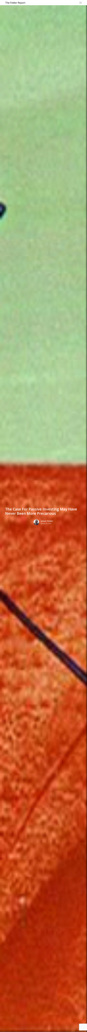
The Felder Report (15, 2)
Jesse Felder (47, 521)
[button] (80, 2)
